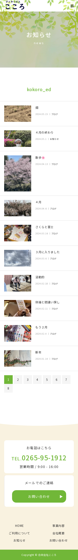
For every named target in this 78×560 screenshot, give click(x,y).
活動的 (40, 277)
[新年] (17, 358)
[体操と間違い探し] (17, 308)
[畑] (17, 113)
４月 (38, 202)
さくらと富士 (44, 227)
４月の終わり (44, 132)
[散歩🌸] (17, 173)
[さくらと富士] (17, 233)
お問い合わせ (39, 496)
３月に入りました (47, 252)
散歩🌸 (40, 157)
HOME (19, 526)
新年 (38, 352)
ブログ (54, 114)
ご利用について (19, 533)
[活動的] (17, 283)
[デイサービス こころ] (14, 6)
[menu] (72, 6)
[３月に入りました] (17, 258)
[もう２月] (17, 333)
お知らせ (54, 138)
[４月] (17, 208)
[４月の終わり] (17, 138)
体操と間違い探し (47, 302)
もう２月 (41, 327)
